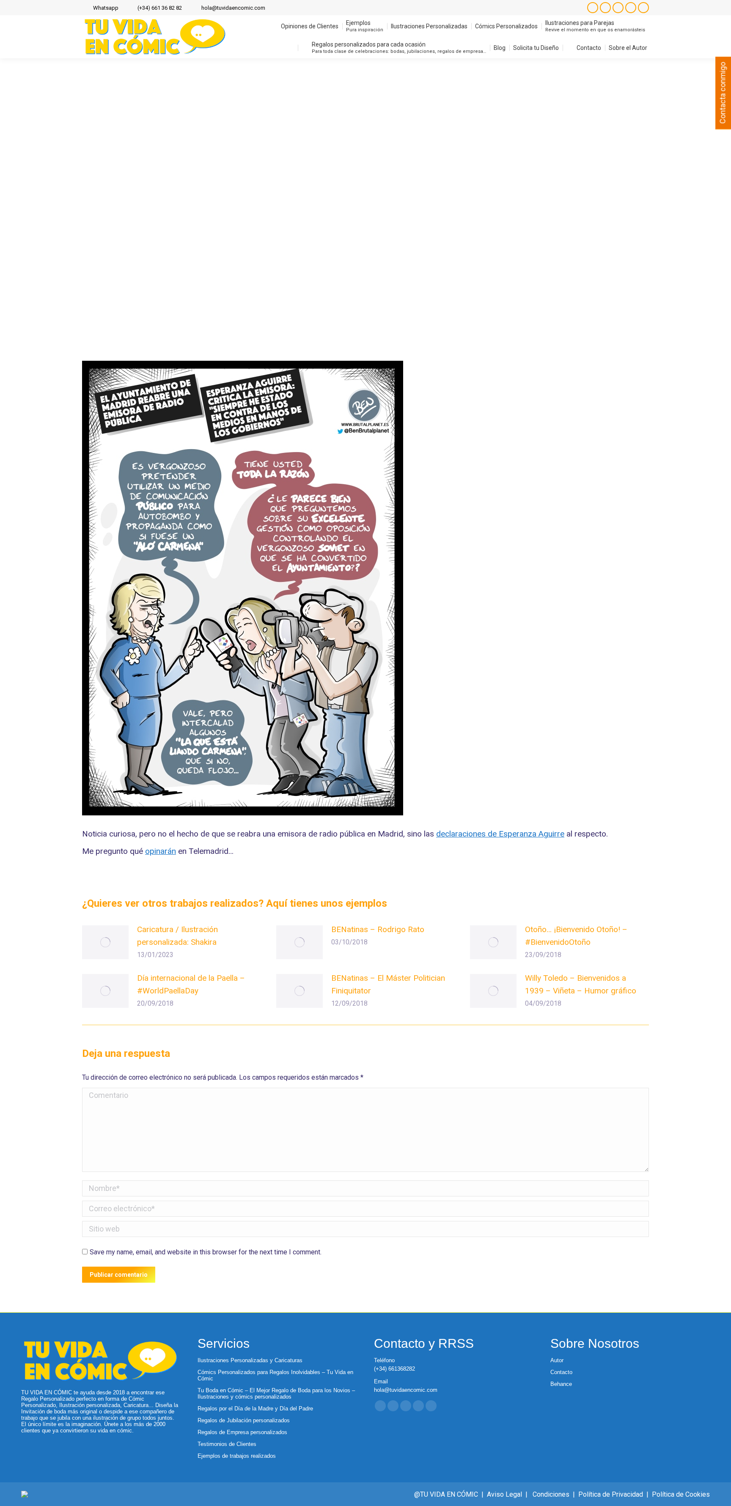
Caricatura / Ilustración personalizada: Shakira (177, 935)
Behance (561, 1384)
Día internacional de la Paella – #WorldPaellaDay (191, 984)
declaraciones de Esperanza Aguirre (500, 834)
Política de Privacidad (610, 1494)
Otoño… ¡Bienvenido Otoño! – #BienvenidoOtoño (576, 935)
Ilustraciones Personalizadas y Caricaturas (250, 1360)
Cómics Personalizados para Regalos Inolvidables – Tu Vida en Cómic (275, 1375)
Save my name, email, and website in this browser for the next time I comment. (206, 1252)
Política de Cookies (681, 1494)
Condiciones (551, 1494)
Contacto (561, 1372)
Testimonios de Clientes (227, 1444)
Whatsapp (105, 8)
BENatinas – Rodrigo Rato (377, 929)
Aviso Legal (504, 1494)
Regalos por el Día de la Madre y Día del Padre (255, 1408)
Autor (556, 1360)
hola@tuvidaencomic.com (233, 8)
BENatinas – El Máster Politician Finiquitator (388, 984)
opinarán (160, 851)
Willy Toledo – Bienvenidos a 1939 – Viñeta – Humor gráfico (580, 984)
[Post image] (105, 942)
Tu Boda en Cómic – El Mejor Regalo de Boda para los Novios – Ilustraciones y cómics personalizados (276, 1393)
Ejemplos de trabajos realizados (237, 1456)
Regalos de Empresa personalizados (242, 1432)
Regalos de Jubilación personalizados (244, 1420)
